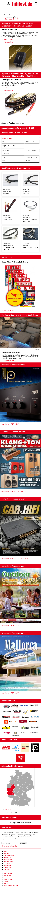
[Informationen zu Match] (13, 721)
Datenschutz (8, 879)
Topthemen (8, 868)
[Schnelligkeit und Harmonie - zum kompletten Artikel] (20, 106)
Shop (5, 851)
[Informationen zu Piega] (16, 727)
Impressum (8, 873)
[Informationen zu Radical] (25, 728)
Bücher (6, 853)
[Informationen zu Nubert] (6, 728)
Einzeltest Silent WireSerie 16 (27, 192)
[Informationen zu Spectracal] (35, 727)
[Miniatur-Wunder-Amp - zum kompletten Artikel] (20, 57)
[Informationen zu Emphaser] (17, 711)
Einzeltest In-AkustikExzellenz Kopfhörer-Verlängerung (30, 218)
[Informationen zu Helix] (25, 717)
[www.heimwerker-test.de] (25, 751)
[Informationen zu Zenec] (34, 733)
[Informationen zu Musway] (33, 721)
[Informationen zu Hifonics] (35, 717)
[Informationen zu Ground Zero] (16, 717)
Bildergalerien (8, 862)
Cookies (6, 881)
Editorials (7, 870)
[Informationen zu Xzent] (25, 733)
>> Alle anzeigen (7, 42)
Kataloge (7, 864)
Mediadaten (8, 875)
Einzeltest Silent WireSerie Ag (7, 192)
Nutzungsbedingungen (11, 885)
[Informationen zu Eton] (34, 711)
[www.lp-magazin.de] (35, 751)
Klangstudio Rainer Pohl (20, 822)
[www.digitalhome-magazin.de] (6, 751)
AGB (5, 877)
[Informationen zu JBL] (6, 722)
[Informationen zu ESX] (25, 712)
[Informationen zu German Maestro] (6, 717)
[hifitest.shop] (20, 761)
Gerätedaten (8, 860)
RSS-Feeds (7, 866)
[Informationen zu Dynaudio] (7, 711)
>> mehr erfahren (8, 310)
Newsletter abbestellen (10, 846)
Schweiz (8, 809)
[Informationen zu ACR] (6, 706)
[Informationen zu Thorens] (6, 733)
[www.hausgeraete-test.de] (16, 751)
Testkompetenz (9, 855)
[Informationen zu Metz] (23, 722)
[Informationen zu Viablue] (15, 734)
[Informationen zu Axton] (24, 705)
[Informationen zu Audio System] (14, 706)
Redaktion (7, 857)
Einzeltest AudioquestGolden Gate (7, 217)
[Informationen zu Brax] (34, 705)
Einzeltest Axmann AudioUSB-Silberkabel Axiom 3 (8, 246)
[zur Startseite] (22, 4)
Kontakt (6, 883)
